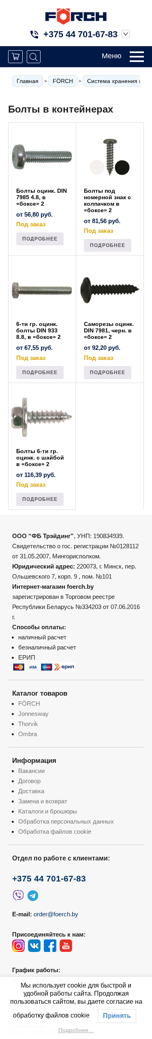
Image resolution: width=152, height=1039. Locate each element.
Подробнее (40, 239)
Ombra (27, 733)
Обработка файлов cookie (54, 831)
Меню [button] (112, 56)
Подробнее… (76, 1030)
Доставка (31, 791)
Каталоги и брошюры (47, 811)
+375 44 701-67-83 (80, 34)
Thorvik (28, 723)
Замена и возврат (42, 801)
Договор (29, 780)
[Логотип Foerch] (76, 15)
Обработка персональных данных (66, 821)
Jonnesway (33, 713)
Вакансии (31, 770)
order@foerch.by (56, 914)
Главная (28, 81)
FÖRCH (63, 81)
